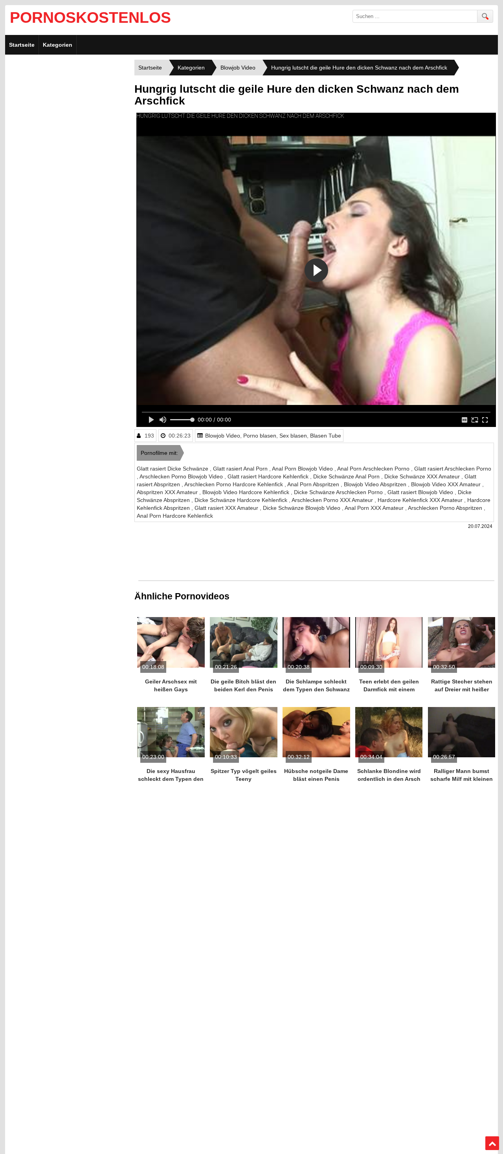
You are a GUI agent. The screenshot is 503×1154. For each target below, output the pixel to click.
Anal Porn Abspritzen (314, 484)
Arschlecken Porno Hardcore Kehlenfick (234, 484)
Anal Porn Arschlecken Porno (374, 468)
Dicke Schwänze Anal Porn (347, 476)
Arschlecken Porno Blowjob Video (182, 476)
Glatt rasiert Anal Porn (241, 468)
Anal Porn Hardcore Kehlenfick (175, 516)
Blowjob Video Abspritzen (376, 484)
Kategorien (57, 45)
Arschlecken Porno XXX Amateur (333, 500)
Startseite (22, 45)
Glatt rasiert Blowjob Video (421, 492)
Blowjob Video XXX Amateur (446, 484)
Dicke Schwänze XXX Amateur (422, 476)
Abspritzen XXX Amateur (168, 492)
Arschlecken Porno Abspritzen (446, 508)
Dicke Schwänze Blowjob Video (302, 508)
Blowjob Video (222, 435)
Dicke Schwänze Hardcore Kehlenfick (242, 500)
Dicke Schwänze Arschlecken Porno (339, 492)
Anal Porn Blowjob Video (303, 468)
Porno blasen (259, 435)
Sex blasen (293, 435)
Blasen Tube (325, 435)
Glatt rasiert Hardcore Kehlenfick (269, 476)
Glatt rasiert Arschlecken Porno (452, 468)
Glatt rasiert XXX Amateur (227, 508)
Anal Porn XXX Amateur (375, 508)
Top (492, 1143)
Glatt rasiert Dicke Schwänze (173, 468)
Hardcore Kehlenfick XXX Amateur (421, 500)
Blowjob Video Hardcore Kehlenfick (246, 492)
